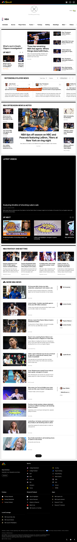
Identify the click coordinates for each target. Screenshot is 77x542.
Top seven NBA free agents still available (7, 132)
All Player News (63, 78)
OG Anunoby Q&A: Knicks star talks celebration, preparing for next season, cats (40, 287)
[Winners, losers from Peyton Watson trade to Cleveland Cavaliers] (14, 325)
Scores (13, 24)
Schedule (5, 24)
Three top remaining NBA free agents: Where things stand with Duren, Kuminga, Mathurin (38, 48)
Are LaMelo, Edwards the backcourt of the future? (8, 146)
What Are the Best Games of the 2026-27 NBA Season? (8, 117)
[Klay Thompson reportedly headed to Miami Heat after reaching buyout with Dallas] (57, 60)
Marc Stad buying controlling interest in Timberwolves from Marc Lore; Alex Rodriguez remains (68, 68)
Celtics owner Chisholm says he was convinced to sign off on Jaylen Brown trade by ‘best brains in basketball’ (41, 355)
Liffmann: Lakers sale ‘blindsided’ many (68, 132)
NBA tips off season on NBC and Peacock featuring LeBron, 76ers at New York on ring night (38, 137)
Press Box (31, 530)
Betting (47, 24)
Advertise (4, 530)
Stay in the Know (5, 469)
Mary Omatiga (67, 150)
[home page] (7, 2)
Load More (38, 455)
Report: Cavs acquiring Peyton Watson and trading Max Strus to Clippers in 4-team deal (40, 337)
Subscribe (5, 475)
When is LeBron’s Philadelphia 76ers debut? (69, 146)
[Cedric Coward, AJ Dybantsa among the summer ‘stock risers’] (66, 256)
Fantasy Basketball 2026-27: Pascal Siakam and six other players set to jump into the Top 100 (28, 265)
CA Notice (59, 530)
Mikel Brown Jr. (65, 392)
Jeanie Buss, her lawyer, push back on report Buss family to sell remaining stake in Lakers (40, 421)
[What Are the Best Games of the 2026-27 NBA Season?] (8, 111)
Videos (71, 24)
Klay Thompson (44, 84)
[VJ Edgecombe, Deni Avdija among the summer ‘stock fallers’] (47, 256)
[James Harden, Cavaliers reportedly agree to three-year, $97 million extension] (14, 309)
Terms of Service (65, 530)
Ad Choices (36, 530)
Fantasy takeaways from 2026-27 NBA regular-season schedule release (10, 265)
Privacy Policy (42, 530)
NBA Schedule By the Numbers (69, 116)
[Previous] (20, 52)
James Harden (67, 304)
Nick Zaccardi (31, 382)
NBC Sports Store (24, 530)
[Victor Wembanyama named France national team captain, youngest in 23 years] (14, 376)
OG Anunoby (66, 287)
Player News (22, 24)
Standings (56, 24)
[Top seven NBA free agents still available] (8, 126)
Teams (31, 24)
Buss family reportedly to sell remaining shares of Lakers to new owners (41, 438)
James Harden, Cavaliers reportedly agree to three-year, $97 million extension (40, 303)
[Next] (22, 52)
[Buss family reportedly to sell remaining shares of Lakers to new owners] (14, 443)
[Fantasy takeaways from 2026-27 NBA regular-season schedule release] (11, 256)
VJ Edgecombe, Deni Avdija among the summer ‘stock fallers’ (47, 265)
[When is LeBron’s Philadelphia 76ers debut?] (69, 140)
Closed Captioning (14, 530)
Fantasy (40, 24)
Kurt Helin (29, 59)
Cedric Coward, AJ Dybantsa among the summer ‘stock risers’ (64, 265)
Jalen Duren (12, 84)
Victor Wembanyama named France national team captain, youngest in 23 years (40, 371)
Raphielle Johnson (7, 274)
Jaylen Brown (67, 354)
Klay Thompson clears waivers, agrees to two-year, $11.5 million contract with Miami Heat (68, 33)
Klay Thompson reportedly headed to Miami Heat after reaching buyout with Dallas (68, 59)
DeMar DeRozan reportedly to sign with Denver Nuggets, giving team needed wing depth (68, 50)
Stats (63, 24)
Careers (7, 530)
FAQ (19, 530)
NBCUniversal (9, 532)
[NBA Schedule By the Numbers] (69, 111)
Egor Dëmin (66, 388)
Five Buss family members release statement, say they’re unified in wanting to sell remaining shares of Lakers (41, 406)
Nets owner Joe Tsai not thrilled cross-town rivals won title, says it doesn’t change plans (40, 388)
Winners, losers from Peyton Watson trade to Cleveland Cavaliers (40, 320)
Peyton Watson (67, 321)
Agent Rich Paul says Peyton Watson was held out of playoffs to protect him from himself (68, 41)
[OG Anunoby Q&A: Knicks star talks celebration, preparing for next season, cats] (14, 292)
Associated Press (31, 348)
